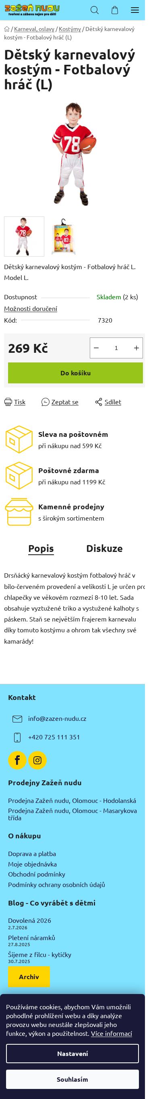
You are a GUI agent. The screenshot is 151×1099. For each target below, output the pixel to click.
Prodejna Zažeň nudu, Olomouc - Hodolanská (72, 800)
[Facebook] (17, 760)
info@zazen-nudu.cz (57, 718)
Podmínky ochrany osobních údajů (56, 884)
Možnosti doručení (30, 308)
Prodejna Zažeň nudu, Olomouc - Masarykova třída (72, 814)
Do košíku (75, 372)
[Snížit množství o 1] (96, 348)
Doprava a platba (32, 853)
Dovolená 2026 (29, 920)
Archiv (29, 976)
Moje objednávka (32, 864)
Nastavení (72, 1053)
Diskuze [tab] (104, 548)
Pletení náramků (31, 937)
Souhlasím (72, 1079)
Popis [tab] (41, 548)
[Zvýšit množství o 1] (136, 348)
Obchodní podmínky (36, 874)
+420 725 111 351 (54, 737)
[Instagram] (37, 760)
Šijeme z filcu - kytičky (39, 954)
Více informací (111, 1033)
